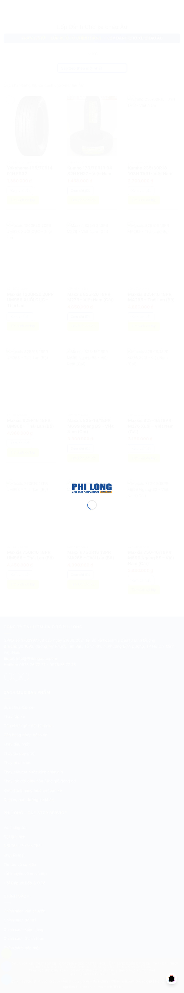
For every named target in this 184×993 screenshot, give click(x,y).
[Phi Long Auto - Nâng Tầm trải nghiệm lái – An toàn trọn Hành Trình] (92, 487)
